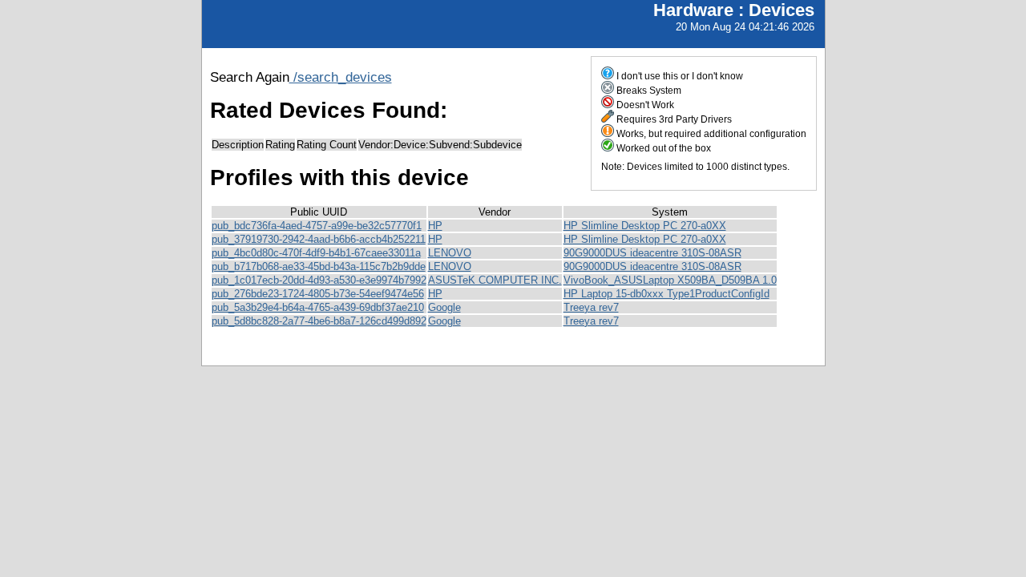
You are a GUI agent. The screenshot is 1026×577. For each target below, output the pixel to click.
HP (435, 226)
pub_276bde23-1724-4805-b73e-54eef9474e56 (318, 294)
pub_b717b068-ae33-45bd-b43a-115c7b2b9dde (319, 266)
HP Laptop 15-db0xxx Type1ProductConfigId (666, 294)
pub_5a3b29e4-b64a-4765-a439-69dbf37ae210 (318, 307)
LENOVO (449, 253)
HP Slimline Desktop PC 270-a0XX (644, 226)
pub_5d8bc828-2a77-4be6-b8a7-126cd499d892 (319, 321)
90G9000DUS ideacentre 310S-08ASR (652, 253)
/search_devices (340, 77)
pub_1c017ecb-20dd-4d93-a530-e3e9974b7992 (319, 280)
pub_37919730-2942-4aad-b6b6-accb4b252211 (319, 239)
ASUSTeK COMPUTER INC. (495, 280)
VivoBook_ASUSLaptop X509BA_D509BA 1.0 (670, 280)
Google (444, 307)
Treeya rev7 (591, 307)
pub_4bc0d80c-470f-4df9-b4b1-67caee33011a (316, 253)
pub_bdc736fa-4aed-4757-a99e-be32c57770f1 (317, 226)
